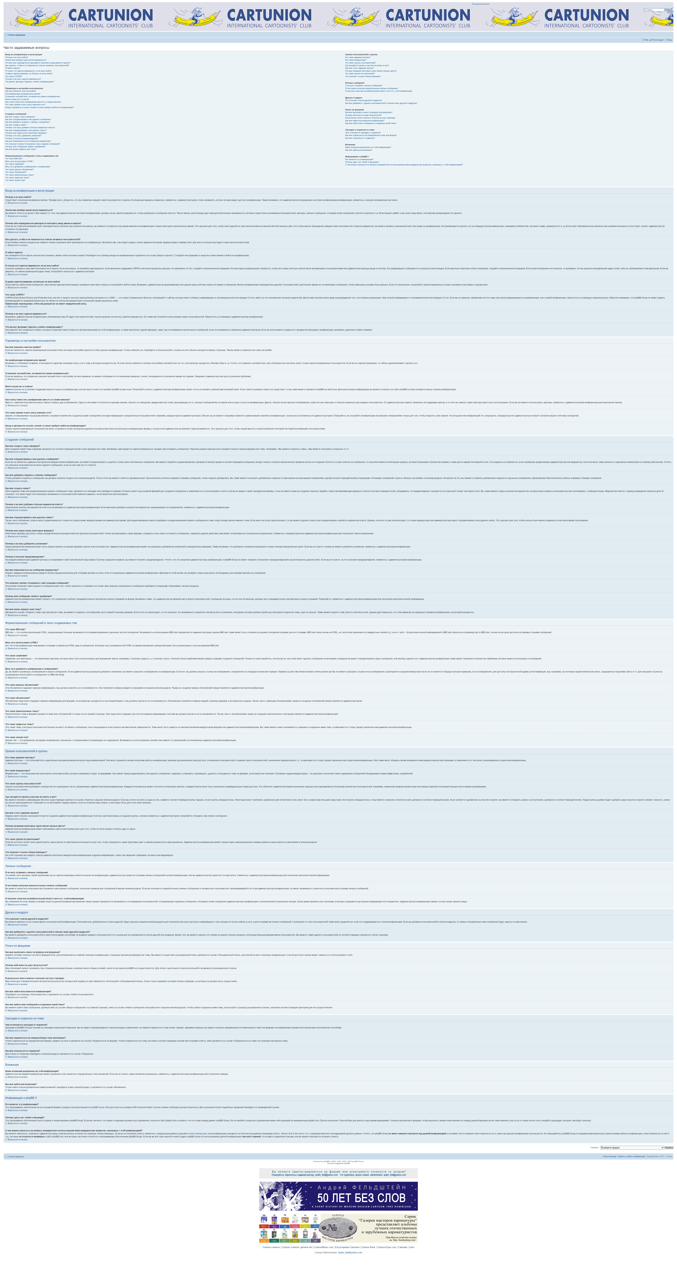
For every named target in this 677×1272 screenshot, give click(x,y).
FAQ (646, 40)
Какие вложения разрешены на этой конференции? (368, 147)
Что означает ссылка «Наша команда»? (363, 76)
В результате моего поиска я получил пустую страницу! (370, 118)
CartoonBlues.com (323, 1247)
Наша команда (609, 1156)
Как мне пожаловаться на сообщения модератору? (28, 141)
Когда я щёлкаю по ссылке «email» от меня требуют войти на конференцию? (39, 107)
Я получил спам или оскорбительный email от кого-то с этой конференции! (378, 91)
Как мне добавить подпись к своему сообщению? (27, 122)
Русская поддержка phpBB (338, 1163)
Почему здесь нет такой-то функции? (362, 162)
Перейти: (595, 1147)
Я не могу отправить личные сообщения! (363, 85)
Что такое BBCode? (14, 158)
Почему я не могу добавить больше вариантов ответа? (30, 127)
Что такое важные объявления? (19, 169)
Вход (669, 40)
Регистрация (657, 40)
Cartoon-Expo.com (386, 1247)
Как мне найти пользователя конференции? (364, 121)
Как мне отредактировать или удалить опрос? (25, 130)
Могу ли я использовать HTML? (19, 161)
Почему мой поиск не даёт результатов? (363, 115)
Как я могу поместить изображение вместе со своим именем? (33, 102)
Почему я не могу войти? (16, 57)
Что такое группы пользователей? (360, 63)
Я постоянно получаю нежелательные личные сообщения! (371, 88)
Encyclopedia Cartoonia (347, 1247)
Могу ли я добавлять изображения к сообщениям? (27, 167)
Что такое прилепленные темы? (19, 175)
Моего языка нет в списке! (17, 99)
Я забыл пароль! (12, 68)
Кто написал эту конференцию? (359, 159)
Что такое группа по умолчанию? (360, 73)
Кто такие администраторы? (357, 57)
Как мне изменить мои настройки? (20, 91)
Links (411, 1247)
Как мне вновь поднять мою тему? (20, 149)
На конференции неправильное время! (22, 94)
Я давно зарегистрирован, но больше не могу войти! (28, 73)
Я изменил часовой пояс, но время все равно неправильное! (32, 96)
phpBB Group (98, 1107)
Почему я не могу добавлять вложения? (23, 136)
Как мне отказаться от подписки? (360, 138)
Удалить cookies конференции (631, 1156)
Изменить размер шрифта (669, 34)
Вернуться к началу (18, 203)
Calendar (402, 1247)
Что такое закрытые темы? (17, 177)
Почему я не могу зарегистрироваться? (23, 79)
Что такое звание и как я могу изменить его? (25, 104)
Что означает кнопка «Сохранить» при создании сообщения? (32, 144)
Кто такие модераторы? (355, 60)
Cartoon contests (271, 1247)
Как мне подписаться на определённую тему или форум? (371, 135)
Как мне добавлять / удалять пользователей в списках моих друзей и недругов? (381, 103)
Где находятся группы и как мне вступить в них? (367, 65)
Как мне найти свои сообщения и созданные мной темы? (371, 123)
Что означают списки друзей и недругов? (363, 100)
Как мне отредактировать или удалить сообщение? (28, 119)
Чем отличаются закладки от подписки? (363, 133)
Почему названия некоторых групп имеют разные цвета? (371, 71)
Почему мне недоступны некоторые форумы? (26, 133)
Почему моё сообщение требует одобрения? (25, 146)
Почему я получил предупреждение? (21, 138)
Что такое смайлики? (14, 164)
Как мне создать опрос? (16, 125)
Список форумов (16, 35)
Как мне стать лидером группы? (359, 68)
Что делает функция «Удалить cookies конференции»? (29, 82)
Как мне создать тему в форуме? (20, 117)
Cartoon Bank (368, 1247)
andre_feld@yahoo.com (349, 1252)
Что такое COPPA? (13, 76)
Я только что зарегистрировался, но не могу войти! (28, 71)
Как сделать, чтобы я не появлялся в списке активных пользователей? (37, 65)
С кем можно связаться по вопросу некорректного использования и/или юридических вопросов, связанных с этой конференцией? (404, 165)
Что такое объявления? (15, 172)
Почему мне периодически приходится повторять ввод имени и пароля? (38, 63)
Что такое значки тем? (15, 180)
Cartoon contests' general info (297, 1247)
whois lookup (195, 1133)
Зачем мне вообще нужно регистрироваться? (25, 60)
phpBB (326, 1161)
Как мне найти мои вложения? (358, 150)
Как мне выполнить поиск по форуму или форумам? (368, 112)
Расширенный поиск (480, 4)
